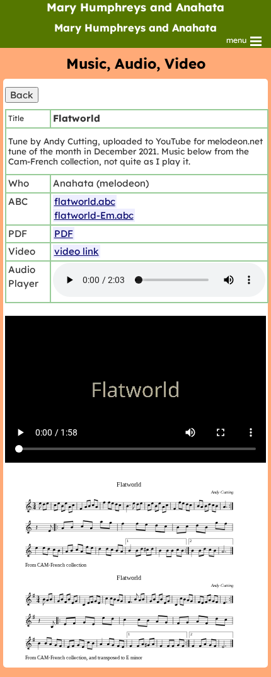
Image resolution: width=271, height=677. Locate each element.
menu (237, 40)
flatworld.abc (84, 201)
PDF (63, 234)
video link (76, 251)
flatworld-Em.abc (94, 215)
